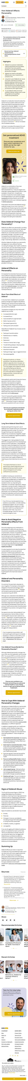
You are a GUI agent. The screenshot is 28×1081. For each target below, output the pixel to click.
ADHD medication (8, 202)
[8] (6, 659)
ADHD (15, 106)
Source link (7, 884)
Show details (22, 1075)
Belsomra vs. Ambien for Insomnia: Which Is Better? (13, 976)
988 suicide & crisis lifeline (13, 637)
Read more (16, 46)
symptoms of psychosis (8, 556)
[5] (3, 460)
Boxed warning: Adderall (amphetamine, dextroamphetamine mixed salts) (12, 53)
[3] (6, 280)
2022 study (15, 797)
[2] (24, 205)
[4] (5, 400)
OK (14, 1078)
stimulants (22, 820)
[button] (25, 2)
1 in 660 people (14, 393)
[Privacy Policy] (8, 1072)
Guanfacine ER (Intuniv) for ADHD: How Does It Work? (13, 944)
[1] (14, 121)
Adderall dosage (12, 286)
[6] (18, 589)
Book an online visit (14, 151)
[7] (10, 625)
